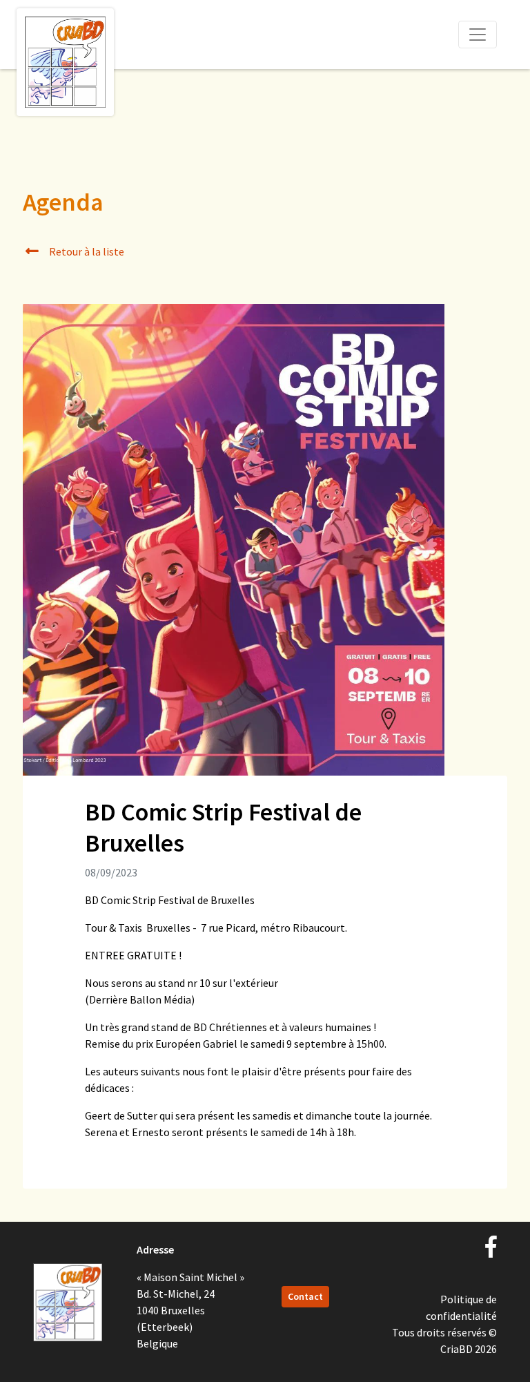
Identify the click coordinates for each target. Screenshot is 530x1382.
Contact (305, 1296)
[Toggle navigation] (477, 34)
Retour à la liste (85, 251)
